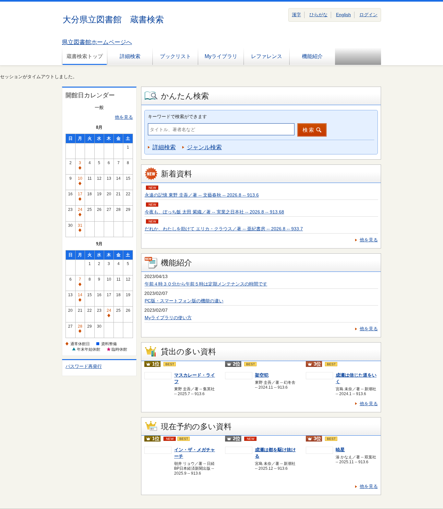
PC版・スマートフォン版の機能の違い (184, 300)
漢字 (296, 14)
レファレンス (266, 56)
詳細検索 (130, 56)
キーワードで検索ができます (177, 116)
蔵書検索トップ (84, 56)
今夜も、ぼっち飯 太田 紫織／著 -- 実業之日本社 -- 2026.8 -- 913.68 (214, 211)
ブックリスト (175, 56)
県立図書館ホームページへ (97, 42)
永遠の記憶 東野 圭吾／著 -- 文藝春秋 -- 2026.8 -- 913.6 (202, 195)
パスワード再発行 (84, 366)
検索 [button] (309, 130)
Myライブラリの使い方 (168, 317)
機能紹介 (312, 56)
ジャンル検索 (204, 147)
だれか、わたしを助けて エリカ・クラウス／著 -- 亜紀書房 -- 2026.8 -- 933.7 (224, 228)
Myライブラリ (221, 56)
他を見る (124, 117)
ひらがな (318, 14)
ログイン (368, 14)
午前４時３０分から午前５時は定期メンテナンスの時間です (206, 283)
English (343, 14)
